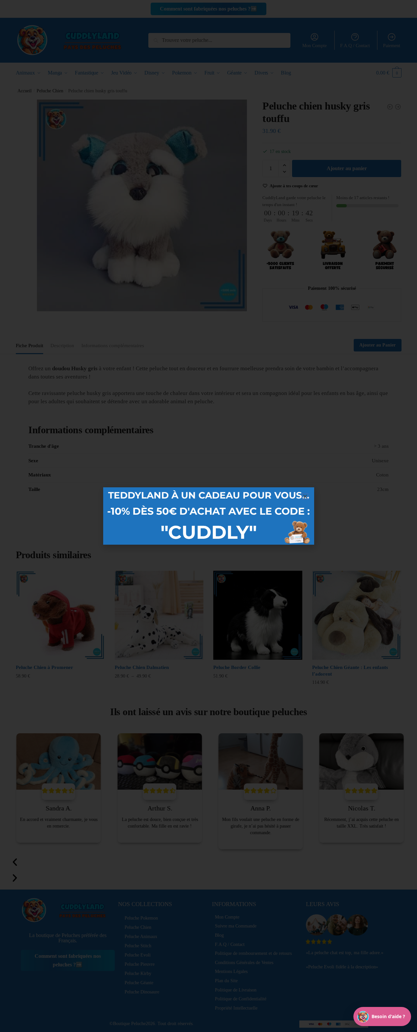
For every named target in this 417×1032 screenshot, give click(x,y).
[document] (208, 516)
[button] (305, 496)
